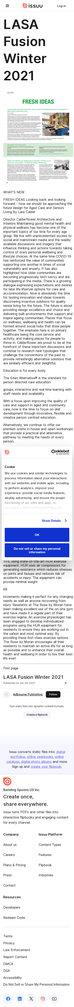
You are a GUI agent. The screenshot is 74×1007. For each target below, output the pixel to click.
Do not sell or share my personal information (37, 550)
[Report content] (66, 683)
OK (37, 535)
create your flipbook (46, 766)
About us (10, 845)
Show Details (51, 520)
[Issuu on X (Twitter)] (31, 999)
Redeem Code (14, 918)
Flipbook (45, 865)
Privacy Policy (46, 507)
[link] (61, 6)
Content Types (50, 845)
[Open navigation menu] (7, 6)
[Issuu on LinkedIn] (20, 999)
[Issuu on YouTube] (54, 999)
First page (10, 668)
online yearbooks (40, 757)
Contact (9, 885)
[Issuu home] (32, 5)
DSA (6, 971)
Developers (11, 907)
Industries (46, 875)
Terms (8, 936)
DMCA (8, 964)
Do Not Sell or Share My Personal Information (36, 984)
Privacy (9, 943)
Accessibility (12, 978)
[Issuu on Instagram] (43, 999)
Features (45, 855)
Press (7, 875)
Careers (9, 855)
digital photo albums (36, 762)
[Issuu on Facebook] (8, 999)
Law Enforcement (16, 950)
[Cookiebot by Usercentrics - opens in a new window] (52, 452)
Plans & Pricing (14, 865)
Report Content (15, 957)
